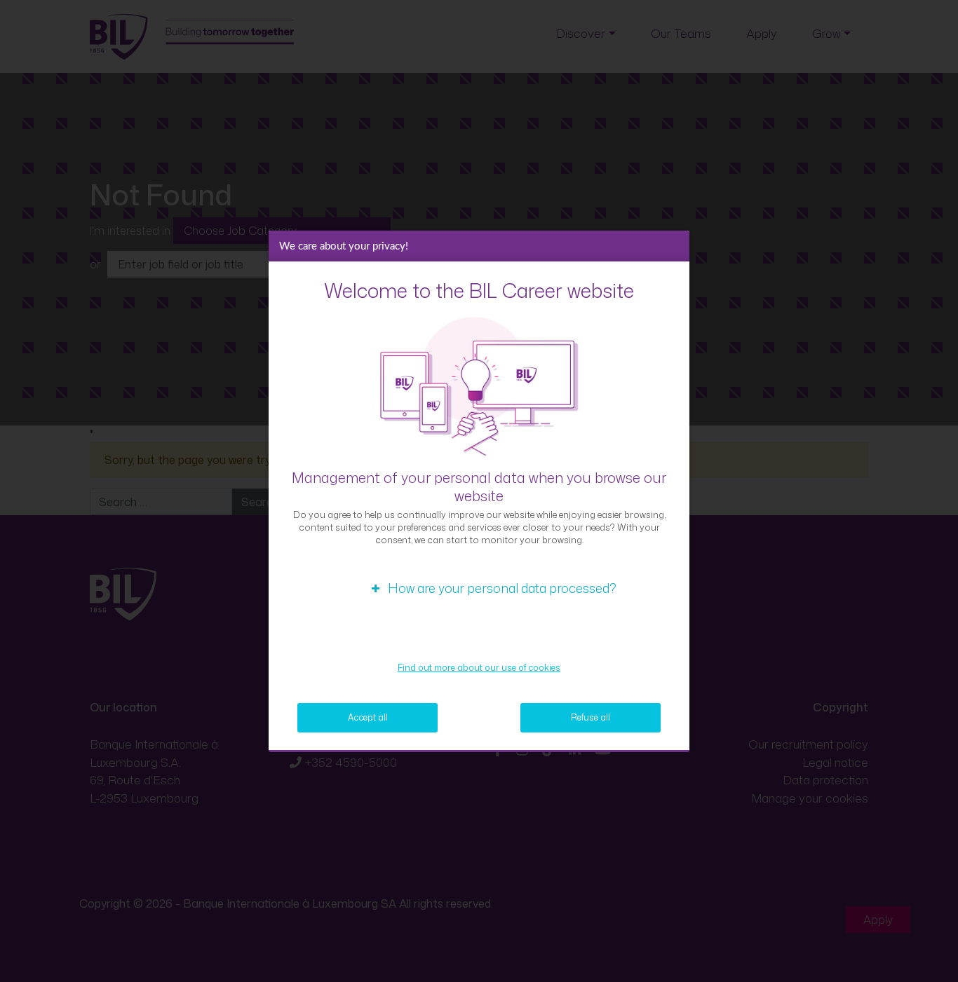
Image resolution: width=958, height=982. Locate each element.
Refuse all (590, 717)
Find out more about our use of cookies (479, 668)
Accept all (368, 717)
